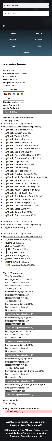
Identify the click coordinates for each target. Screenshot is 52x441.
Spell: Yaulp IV (15, 136)
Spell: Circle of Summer (20, 149)
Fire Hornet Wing (16, 227)
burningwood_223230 (16, 358)
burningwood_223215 (16, 317)
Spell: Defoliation (17, 171)
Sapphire (13, 252)
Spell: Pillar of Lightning (20, 190)
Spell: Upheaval (16, 133)
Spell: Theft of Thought (20, 205)
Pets (39, 46)
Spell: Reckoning (16, 139)
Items (13, 33)
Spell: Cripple (15, 161)
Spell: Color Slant (17, 209)
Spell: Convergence (18, 215)
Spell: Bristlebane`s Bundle (22, 196)
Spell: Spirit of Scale (18, 152)
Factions (13, 40)
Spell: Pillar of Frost (18, 180)
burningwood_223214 (16, 304)
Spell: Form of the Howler (21, 155)
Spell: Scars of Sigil (18, 202)
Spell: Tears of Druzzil (19, 183)
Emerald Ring (15, 255)
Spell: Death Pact (17, 130)
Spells (39, 33)
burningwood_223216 (16, 331)
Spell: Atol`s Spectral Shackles (24, 177)
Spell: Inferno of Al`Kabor (21, 187)
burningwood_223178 (16, 292)
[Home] (26, 26)
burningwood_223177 (16, 279)
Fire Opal (13, 243)
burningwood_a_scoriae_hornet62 (23, 384)
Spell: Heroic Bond (17, 142)
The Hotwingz (10, 403)
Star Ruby (13, 246)
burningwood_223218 (16, 345)
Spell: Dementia (16, 212)
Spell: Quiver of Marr (18, 199)
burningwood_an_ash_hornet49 (21, 371)
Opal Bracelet (15, 259)
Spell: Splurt (14, 168)
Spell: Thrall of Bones (19, 174)
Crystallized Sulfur (17, 265)
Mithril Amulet (15, 262)
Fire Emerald (14, 249)
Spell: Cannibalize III (18, 164)
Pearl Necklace (16, 240)
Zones (26, 52)
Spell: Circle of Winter (19, 145)
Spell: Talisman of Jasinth (21, 158)
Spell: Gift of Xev (16, 193)
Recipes (38, 40)
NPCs (13, 46)
